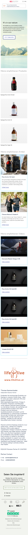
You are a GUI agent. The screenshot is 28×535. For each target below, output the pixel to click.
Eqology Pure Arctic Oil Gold (7, 95)
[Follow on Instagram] (11, 502)
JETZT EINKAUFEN (9, 37)
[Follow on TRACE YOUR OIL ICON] (23, 502)
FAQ (13, 523)
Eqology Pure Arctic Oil (6, 120)
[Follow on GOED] (17, 506)
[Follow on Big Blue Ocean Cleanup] (11, 506)
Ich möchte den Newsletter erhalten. (14, 487)
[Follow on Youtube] (17, 502)
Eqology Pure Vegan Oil (6, 145)
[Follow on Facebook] (5, 502)
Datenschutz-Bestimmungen (13, 525)
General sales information (13, 521)
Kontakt (8, 496)
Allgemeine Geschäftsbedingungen (13, 519)
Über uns (8, 493)
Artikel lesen (5, 187)
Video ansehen (6, 262)
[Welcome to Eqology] (14, 1)
